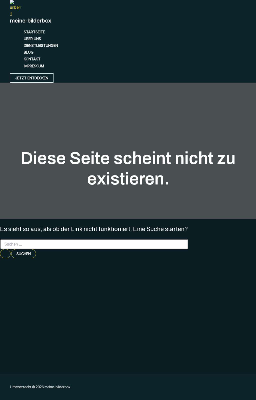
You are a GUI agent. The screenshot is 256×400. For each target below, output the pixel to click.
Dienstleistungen (41, 45)
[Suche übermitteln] (5, 253)
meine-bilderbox (30, 21)
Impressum (34, 66)
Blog (29, 52)
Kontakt (32, 59)
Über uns (32, 38)
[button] (32, 78)
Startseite (34, 32)
